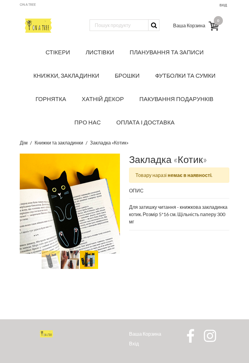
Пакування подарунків (176, 98)
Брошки (127, 75)
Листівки (100, 52)
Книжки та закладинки (59, 142)
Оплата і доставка (145, 122)
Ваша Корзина (145, 334)
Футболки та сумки (185, 75)
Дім (24, 142)
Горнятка (51, 98)
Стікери (58, 52)
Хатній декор (103, 98)
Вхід (223, 5)
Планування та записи (167, 52)
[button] (27, 213)
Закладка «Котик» (109, 142)
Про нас (87, 122)
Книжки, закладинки (66, 75)
